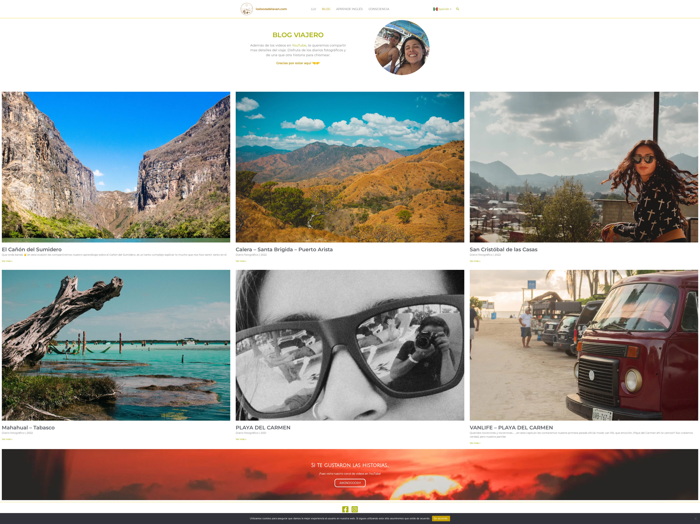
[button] (457, 9)
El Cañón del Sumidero (32, 249)
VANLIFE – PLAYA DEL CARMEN (511, 427)
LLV (313, 9)
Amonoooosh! (350, 483)
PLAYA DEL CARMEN (263, 427)
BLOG (326, 9)
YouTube (299, 45)
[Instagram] (354, 509)
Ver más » (7, 261)
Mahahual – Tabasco (28, 427)
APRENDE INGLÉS (349, 9)
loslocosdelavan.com (271, 9)
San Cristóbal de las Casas (503, 249)
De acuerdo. (441, 518)
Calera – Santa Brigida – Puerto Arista (284, 249)
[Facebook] (345, 509)
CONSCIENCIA (379, 9)
